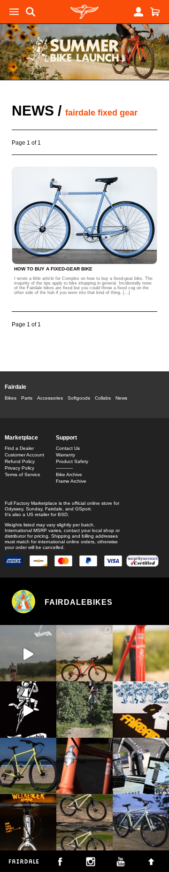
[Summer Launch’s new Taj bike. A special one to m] (141, 766)
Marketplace (21, 437)
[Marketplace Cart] (155, 11)
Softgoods (79, 398)
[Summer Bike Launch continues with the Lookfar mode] (84, 766)
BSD (63, 514)
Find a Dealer (19, 448)
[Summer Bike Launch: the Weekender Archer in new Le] (28, 766)
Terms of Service (22, 474)
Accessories (50, 398)
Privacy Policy (19, 468)
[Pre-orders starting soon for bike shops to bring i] (28, 709)
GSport (83, 508)
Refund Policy (20, 461)
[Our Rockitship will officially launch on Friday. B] (141, 653)
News (33, 110)
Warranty (65, 454)
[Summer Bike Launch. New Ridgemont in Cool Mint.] (141, 822)
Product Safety (72, 461)
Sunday (34, 508)
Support (66, 437)
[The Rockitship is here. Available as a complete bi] (84, 653)
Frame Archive (71, 481)
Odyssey (14, 508)
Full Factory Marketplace (31, 503)
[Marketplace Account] (138, 11)
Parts (26, 398)
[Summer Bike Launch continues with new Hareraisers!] (84, 822)
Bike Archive (69, 474)
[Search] (30, 11)
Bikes (10, 398)
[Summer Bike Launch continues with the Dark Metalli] (28, 822)
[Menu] (14, 11)
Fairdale (15, 387)
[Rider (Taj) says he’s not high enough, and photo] (84, 709)
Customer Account (24, 454)
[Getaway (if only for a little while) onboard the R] (28, 653)
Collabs (103, 398)
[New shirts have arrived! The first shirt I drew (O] (141, 709)
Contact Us (68, 448)
